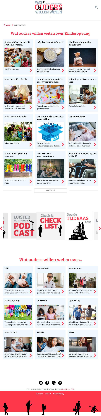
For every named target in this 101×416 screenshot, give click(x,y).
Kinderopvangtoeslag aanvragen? (80, 43)
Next (99, 227)
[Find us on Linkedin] (41, 383)
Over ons (39, 394)
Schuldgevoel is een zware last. (82, 80)
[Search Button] (96, 7)
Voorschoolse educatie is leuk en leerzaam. (17, 43)
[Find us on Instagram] (60, 383)
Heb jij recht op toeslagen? (50, 42)
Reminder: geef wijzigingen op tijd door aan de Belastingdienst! (48, 71)
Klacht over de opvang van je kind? (82, 154)
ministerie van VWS (67, 389)
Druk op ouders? (77, 116)
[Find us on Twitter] (54, 383)
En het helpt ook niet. (77, 106)
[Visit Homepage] (48, 7)
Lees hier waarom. (11, 69)
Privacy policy (58, 394)
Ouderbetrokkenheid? (15, 79)
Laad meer (50, 190)
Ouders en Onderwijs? (15, 116)
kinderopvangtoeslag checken (15, 154)
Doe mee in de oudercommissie (45, 154)
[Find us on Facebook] (47, 383)
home (8, 25)
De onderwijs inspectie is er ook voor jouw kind (49, 80)
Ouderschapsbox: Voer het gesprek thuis (50, 117)
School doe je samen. (12, 143)
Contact (48, 394)
